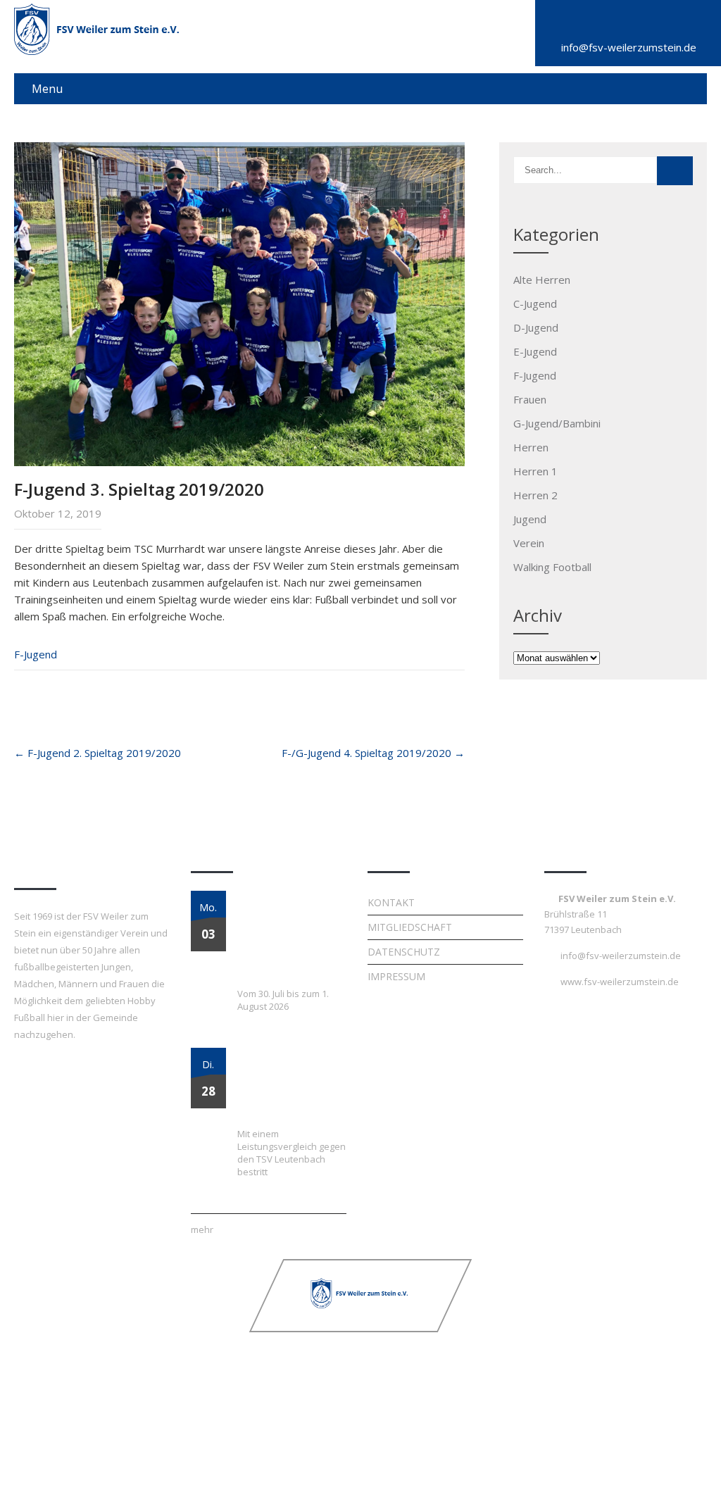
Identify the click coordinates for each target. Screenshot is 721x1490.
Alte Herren (541, 280)
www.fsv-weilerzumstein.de (619, 981)
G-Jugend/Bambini (557, 423)
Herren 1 (535, 471)
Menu (47, 88)
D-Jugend (535, 327)
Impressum (396, 976)
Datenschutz (404, 951)
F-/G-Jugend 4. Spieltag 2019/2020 (373, 753)
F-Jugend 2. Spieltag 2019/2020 (97, 753)
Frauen (529, 399)
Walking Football (552, 567)
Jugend (529, 519)
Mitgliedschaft (410, 927)
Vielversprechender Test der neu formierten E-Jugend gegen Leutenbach (286, 1086)
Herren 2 (535, 495)
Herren (530, 447)
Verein (528, 543)
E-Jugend (535, 351)
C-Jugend (535, 303)
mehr (202, 1229)
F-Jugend (35, 654)
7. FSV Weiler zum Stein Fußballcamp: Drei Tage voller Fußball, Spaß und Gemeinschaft (281, 938)
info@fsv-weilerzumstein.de (628, 47)
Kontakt (391, 902)
